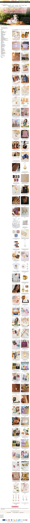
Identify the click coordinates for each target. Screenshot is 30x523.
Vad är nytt (20, 29)
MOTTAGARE (16, 5)
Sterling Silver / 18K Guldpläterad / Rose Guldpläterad (3, 53)
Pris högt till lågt (27, 29)
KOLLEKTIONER (17, 6)
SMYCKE (20, 5)
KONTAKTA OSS (2, 517)
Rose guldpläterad (3, 50)
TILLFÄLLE (13, 5)
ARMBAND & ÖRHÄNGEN (11, 6)
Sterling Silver (2, 48)
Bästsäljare (17, 29)
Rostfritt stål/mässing (2, 41)
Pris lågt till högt (23, 29)
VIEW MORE (15, 506)
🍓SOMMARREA (5, 5)
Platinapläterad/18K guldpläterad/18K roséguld (3, 35)
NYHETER (20, 6)
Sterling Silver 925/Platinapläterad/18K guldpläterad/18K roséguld (3, 32)
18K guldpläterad (3, 49)
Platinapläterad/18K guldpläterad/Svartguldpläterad (4, 40)
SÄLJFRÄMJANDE (9, 5)
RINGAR (26, 5)
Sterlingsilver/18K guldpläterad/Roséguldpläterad (4, 38)
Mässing (2, 51)
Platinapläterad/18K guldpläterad (3, 45)
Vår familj (2, 57)
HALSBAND (23, 5)
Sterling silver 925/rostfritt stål (3, 44)
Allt (1, 30)
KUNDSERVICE (1, 516)
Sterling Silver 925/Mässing (2, 37)
